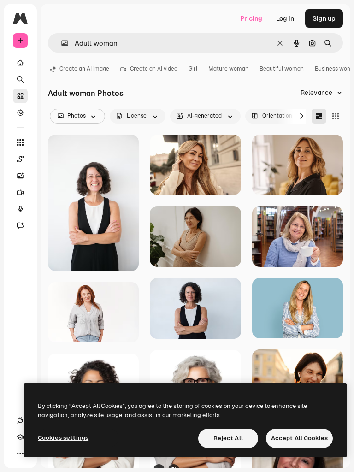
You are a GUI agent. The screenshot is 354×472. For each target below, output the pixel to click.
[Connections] (20, 420)
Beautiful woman (282, 68)
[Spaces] (20, 159)
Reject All (228, 438)
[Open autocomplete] (61, 43)
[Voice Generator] (20, 208)
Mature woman (228, 68)
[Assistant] (20, 225)
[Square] (335, 116)
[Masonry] (319, 116)
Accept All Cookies (299, 438)
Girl (193, 68)
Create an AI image (84, 68)
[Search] (20, 79)
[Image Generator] (20, 175)
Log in (285, 18)
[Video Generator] (20, 192)
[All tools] (20, 142)
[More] (20, 453)
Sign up (324, 18)
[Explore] (20, 112)
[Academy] (20, 437)
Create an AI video (153, 68)
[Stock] (20, 95)
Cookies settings (63, 438)
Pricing (251, 18)
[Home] (20, 62)
